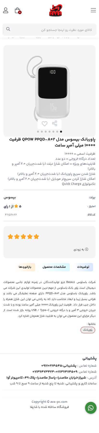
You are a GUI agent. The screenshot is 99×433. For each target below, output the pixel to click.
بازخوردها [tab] (25, 267)
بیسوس (10, 197)
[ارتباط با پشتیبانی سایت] (91, 408)
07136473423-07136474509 (54, 371)
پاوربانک (88, 330)
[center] (8, 29)
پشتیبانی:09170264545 (58, 366)
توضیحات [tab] (83, 267)
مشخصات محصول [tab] (54, 267)
